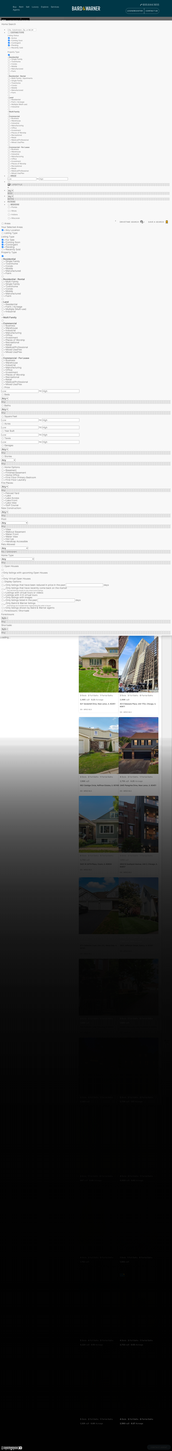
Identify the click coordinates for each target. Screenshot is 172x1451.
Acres (7, 423)
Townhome (15, 61)
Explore (44, 7)
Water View (11, 536)
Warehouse (15, 121)
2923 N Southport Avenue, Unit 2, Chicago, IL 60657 (138, 865)
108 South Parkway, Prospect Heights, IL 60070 (97, 1185)
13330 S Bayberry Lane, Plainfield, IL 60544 (138, 1027)
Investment (15, 130)
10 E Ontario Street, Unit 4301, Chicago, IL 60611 (137, 1267)
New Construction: (11, 508)
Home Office (11, 475)
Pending (14, 45)
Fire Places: (7, 483)
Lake (7, 495)
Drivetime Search (129, 222)
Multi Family (11, 281)
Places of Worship (18, 133)
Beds (7, 394)
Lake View (10, 503)
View (7, 529)
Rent (21, 7)
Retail (13, 137)
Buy (14, 7)
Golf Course (11, 505)
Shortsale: (6, 625)
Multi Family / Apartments (21, 78)
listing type (17, 32)
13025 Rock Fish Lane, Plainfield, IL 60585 (137, 1428)
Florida (13, 207)
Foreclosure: (7, 614)
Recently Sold (16, 48)
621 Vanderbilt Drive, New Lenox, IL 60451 (97, 704)
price (13, 176)
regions (15, 204)
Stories (8, 456)
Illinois (13, 211)
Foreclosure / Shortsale (16, 610)
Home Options (12, 467)
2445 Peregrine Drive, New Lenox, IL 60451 (138, 785)
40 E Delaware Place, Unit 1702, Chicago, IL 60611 (138, 705)
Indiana (14, 214)
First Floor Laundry (15, 480)
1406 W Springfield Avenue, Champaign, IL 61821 (97, 1267)
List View (167, 1041)
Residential (15, 99)
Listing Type (10, 233)
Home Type (7, 555)
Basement (10, 470)
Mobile (13, 66)
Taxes (7, 438)
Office (13, 128)
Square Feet (10, 416)
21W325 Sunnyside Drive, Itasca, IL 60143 (137, 1184)
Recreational (16, 135)
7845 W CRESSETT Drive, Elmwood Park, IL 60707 (98, 1429)
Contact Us (152, 11)
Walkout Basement (15, 532)
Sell (27, 7)
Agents (16, 9)
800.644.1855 (151, 4)
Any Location (12, 230)
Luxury (35, 7)
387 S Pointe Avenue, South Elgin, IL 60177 (98, 1349)
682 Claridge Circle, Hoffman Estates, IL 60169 (99, 785)
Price (7, 387)
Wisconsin (15, 218)
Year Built (9, 431)
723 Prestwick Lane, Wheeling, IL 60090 (97, 1027)
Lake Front (10, 500)
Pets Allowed (8, 544)
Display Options (12, 581)
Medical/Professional (19, 140)
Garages (8, 445)
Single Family (16, 59)
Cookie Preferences (10, 1448)
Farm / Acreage (17, 102)
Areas (7, 223)
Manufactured (16, 69)
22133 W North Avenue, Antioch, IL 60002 (137, 1106)
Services (55, 7)
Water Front (11, 534)
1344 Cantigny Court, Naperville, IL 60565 (137, 1349)
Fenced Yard (11, 493)
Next (108, 1445)
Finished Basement (15, 473)
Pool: (4, 519)
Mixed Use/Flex (17, 142)
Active (13, 38)
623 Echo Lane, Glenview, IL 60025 (94, 1106)
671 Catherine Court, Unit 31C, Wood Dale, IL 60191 (98, 946)
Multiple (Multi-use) (18, 104)
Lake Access (11, 498)
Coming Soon (16, 40)
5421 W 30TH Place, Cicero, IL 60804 (96, 864)
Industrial (14, 107)
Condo (13, 64)
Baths (7, 405)
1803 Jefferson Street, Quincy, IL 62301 (136, 945)
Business (14, 118)
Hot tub (9, 539)
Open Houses (11, 566)
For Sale (9, 240)
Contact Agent (159, 1447)
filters (11, 202)
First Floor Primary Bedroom (20, 477)
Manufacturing (17, 125)
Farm (13, 71)
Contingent (15, 43)
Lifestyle (17, 184)
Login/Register (135, 11)
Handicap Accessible (16, 541)
